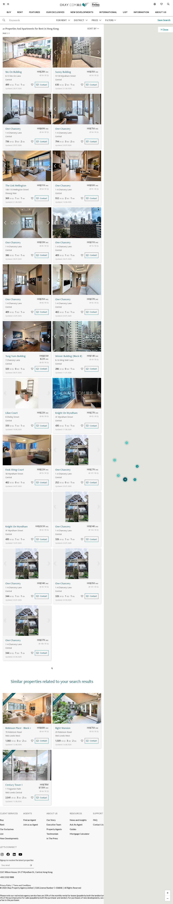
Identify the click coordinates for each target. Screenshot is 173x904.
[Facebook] (8, 854)
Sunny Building (63, 72)
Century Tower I (13, 784)
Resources (76, 813)
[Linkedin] (14, 854)
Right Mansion (62, 728)
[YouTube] (20, 854)
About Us (51, 813)
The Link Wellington (15, 185)
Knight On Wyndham (66, 413)
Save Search (164, 20)
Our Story (51, 820)
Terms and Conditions (22, 885)
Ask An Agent (76, 824)
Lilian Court (11, 413)
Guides (73, 829)
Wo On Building (13, 72)
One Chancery (13, 128)
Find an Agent (29, 820)
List (1, 833)
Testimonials (52, 833)
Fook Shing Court (14, 469)
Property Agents (54, 829)
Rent (2, 824)
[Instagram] (2, 854)
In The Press (52, 838)
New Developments (9, 838)
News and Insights (78, 820)
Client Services (9, 813)
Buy (2, 820)
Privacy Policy (5, 885)
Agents (27, 813)
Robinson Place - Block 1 (18, 728)
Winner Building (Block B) (68, 356)
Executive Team (53, 824)
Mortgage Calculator (79, 833)
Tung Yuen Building (15, 356)
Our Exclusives (7, 829)
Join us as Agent (30, 824)
